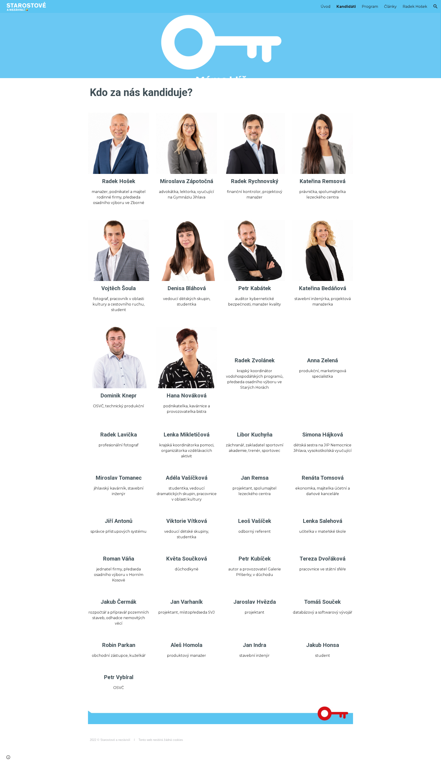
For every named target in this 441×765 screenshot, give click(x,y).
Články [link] (390, 6)
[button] (435, 6)
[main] (220, 93)
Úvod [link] (326, 6)
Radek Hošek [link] (415, 6)
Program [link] (370, 6)
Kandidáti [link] (346, 6)
